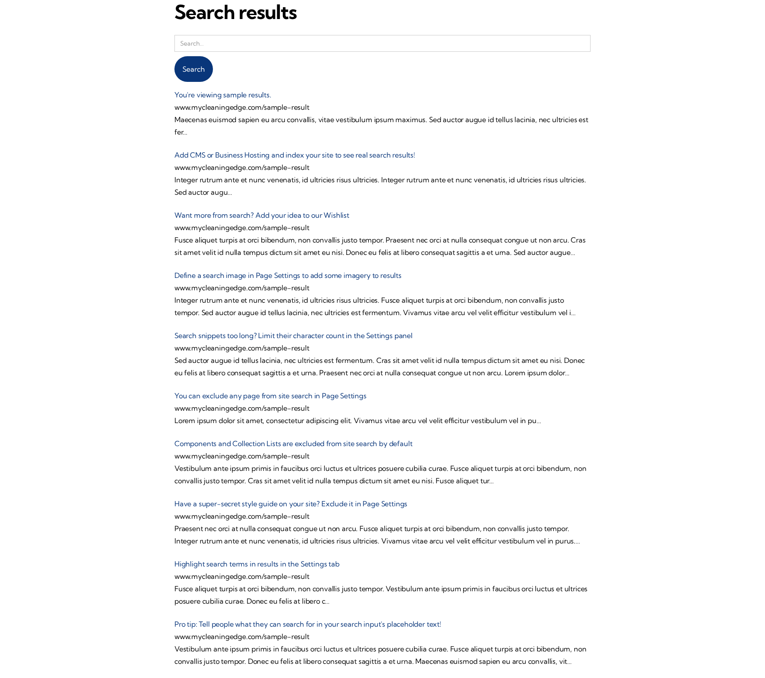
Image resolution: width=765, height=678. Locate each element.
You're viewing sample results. (222, 94)
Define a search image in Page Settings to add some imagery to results (288, 275)
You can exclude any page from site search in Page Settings (270, 395)
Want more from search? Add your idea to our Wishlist (261, 215)
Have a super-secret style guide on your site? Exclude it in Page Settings (290, 503)
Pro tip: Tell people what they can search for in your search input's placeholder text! (307, 624)
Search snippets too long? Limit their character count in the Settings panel (293, 335)
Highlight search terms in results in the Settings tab (257, 563)
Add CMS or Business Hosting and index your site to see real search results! (294, 154)
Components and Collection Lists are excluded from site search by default (293, 443)
